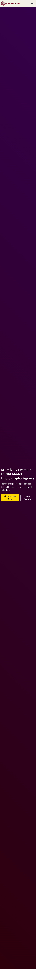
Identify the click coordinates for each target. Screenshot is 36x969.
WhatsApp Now (11, 497)
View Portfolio (27, 497)
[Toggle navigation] (32, 3)
